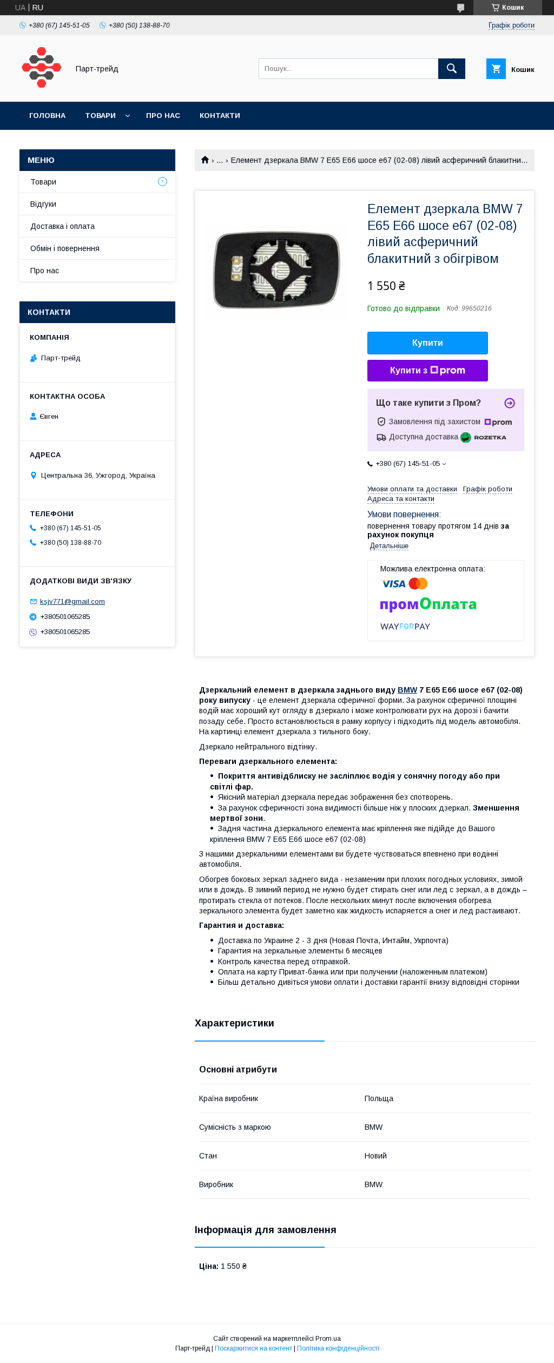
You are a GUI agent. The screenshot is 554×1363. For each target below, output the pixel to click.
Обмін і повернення (65, 248)
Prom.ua (328, 1338)
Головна (47, 115)
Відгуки (43, 204)
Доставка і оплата (62, 226)
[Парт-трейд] (41, 87)
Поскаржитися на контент (253, 1348)
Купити (427, 342)
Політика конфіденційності (338, 1348)
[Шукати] (451, 68)
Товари (100, 115)
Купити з (408, 370)
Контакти (220, 115)
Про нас (163, 115)
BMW (407, 690)
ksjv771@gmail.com (72, 601)
